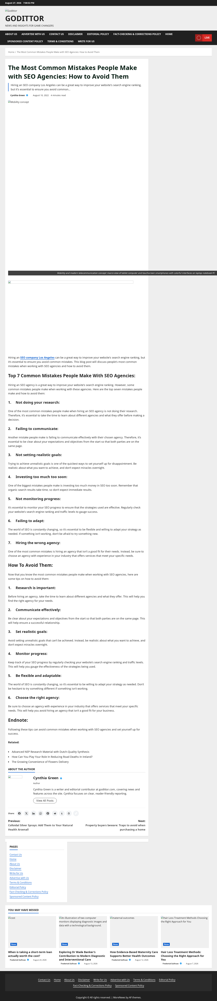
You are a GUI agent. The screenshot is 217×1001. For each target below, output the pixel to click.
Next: (115, 825)
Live (207, 37)
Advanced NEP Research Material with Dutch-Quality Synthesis (50, 751)
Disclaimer (75, 34)
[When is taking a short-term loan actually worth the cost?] (32, 932)
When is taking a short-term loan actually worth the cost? (30, 953)
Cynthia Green (17, 95)
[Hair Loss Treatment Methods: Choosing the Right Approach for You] (185, 932)
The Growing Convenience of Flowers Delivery (40, 762)
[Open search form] (192, 38)
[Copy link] (76, 813)
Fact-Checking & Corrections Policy (137, 34)
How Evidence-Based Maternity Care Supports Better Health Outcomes (134, 953)
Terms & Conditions (60, 41)
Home (169, 34)
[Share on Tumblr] (62, 813)
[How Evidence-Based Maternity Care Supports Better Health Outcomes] (134, 932)
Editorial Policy (98, 34)
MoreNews (119, 997)
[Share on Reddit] (55, 813)
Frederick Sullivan (18, 960)
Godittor (24, 18)
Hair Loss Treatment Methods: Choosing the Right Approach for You (182, 955)
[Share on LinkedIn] (33, 813)
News (13, 944)
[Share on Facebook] (19, 813)
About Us (11, 34)
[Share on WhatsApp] (40, 813)
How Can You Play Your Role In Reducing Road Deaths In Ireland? (52, 756)
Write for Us (86, 41)
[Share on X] (26, 813)
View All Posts (45, 800)
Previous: (40, 825)
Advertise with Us (33, 34)
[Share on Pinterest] (47, 813)
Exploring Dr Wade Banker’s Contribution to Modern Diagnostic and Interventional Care (82, 955)
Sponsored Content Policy (25, 41)
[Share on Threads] (69, 813)
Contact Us (56, 34)
